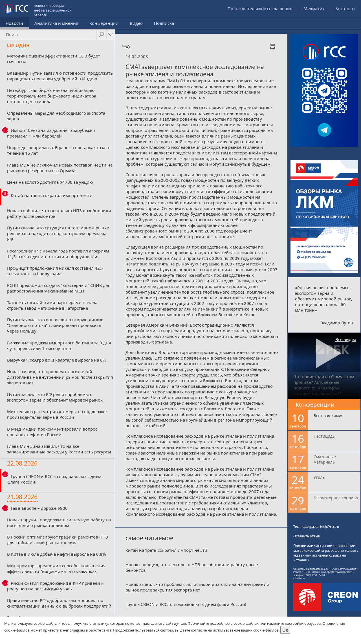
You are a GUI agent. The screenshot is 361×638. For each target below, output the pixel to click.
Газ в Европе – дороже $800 (39, 508)
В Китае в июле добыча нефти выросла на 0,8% (56, 554)
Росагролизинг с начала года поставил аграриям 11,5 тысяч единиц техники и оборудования (58, 253)
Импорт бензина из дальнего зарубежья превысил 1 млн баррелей (51, 133)
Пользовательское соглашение (260, 8)
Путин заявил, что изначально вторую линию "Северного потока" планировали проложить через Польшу (55, 325)
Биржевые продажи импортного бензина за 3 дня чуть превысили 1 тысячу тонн (59, 345)
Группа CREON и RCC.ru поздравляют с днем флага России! (54, 479)
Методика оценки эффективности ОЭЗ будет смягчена (53, 58)
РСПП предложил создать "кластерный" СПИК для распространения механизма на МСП (58, 288)
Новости (14, 23)
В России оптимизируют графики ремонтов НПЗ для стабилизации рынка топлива (57, 539)
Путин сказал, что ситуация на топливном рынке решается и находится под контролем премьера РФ (58, 233)
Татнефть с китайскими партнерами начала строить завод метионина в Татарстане (52, 305)
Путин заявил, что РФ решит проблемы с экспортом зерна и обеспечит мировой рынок (55, 397)
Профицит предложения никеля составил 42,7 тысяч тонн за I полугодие (55, 270)
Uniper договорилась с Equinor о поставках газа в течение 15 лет (58, 150)
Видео (136, 23)
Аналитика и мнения (56, 23)
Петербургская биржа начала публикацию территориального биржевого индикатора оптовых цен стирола (51, 95)
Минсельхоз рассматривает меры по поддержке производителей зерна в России (57, 414)
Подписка (164, 23)
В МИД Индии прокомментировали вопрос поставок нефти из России (52, 431)
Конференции (103, 23)
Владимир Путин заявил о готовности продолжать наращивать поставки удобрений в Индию (60, 75)
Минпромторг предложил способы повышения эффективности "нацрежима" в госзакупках (56, 568)
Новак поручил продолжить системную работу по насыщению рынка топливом (59, 522)
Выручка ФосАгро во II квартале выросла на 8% (56, 360)
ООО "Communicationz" (344, 568)
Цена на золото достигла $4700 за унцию (50, 182)
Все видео (345, 339)
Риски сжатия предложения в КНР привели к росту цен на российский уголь (55, 586)
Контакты (345, 8)
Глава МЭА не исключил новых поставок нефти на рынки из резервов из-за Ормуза (60, 167)
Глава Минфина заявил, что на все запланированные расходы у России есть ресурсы (59, 449)
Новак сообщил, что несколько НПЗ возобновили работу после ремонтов (59, 213)
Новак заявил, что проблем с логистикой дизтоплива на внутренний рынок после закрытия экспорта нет (60, 377)
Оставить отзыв (306, 536)
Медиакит (313, 8)
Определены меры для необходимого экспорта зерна (56, 115)
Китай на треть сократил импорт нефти (52, 195)
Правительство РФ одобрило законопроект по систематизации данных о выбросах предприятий (59, 603)
